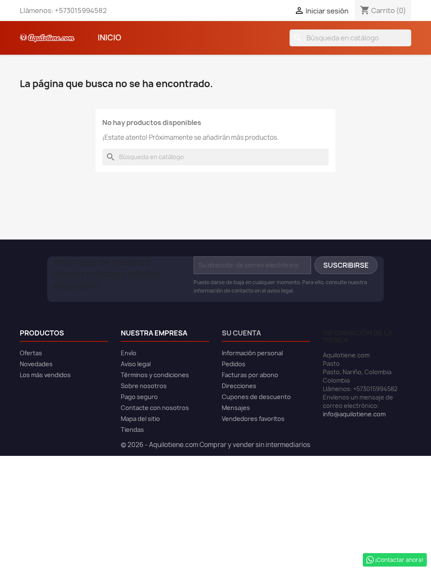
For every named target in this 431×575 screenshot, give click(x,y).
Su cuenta (241, 333)
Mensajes (236, 408)
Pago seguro (139, 397)
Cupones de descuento (256, 397)
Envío (128, 353)
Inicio (109, 37)
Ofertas (31, 353)
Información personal (252, 353)
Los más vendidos (45, 375)
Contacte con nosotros (155, 408)
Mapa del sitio (140, 419)
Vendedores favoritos (253, 419)
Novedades (36, 364)
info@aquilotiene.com (354, 414)
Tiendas (132, 430)
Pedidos (233, 364)
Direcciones (239, 386)
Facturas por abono (250, 375)
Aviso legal (136, 364)
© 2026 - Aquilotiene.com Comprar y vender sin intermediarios (215, 444)
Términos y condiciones (155, 375)
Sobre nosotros (144, 386)
